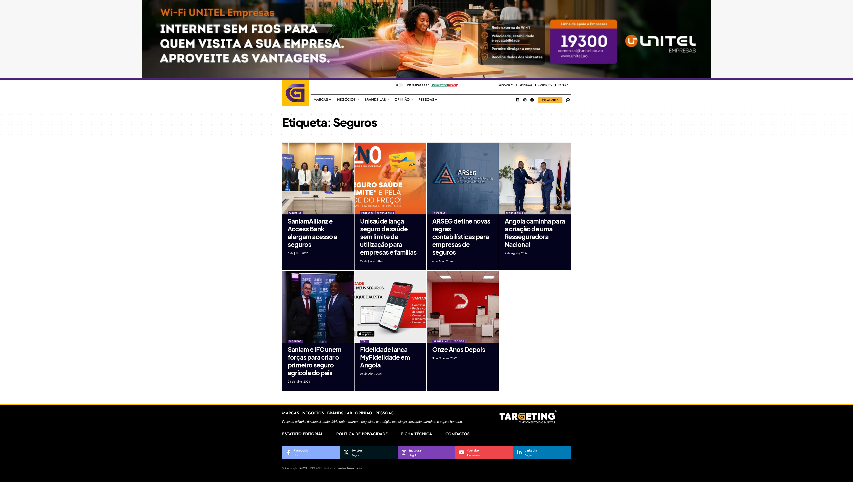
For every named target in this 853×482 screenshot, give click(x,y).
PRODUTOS (367, 213)
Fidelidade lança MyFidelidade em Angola (385, 357)
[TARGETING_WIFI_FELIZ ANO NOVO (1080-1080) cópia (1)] (426, 40)
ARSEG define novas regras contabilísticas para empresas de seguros (461, 236)
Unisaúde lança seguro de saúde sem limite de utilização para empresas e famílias (388, 236)
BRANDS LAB (441, 341)
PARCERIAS (295, 213)
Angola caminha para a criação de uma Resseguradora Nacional (535, 232)
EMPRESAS (439, 213)
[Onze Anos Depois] (463, 307)
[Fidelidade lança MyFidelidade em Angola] (390, 307)
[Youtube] (484, 452)
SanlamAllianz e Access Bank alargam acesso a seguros (312, 232)
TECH (364, 341)
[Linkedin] (517, 99)
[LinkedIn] (542, 452)
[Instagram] (524, 99)
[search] (568, 100)
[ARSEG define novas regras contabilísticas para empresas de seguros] (463, 179)
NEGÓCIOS (458, 341)
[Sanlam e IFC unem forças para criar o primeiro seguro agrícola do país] (318, 307)
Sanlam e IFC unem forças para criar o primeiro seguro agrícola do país (314, 361)
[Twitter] (369, 452)
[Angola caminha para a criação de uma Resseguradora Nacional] (535, 179)
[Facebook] (532, 99)
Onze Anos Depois (458, 349)
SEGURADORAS (385, 213)
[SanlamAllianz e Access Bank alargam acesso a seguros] (318, 179)
